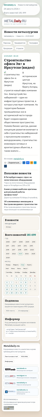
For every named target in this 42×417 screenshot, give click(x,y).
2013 (19, 246)
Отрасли (19, 48)
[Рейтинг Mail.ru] (9, 408)
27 (7, 293)
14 (11, 286)
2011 (7, 246)
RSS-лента (10, 311)
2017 (13, 250)
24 (26, 289)
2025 (33, 254)
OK (32, 162)
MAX (28, 162)
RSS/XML (24, 356)
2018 (19, 250)
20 (7, 289)
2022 (14, 254)
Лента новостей (11, 356)
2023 (20, 254)
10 (25, 282)
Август (25, 268)
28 (12, 293)
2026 (8, 258)
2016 (7, 250)
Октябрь (17, 272)
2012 (13, 246)
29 (16, 293)
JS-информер (23, 311)
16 (21, 286)
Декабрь (32, 272)
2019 (25, 250)
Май (7, 268)
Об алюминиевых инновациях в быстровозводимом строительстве (20, 202)
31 (25, 293)
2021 (7, 254)
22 (16, 289)
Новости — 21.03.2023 (25, 36)
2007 (14, 242)
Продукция (7, 48)
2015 (31, 246)
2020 (32, 250)
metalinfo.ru (19, 159)
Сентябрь (9, 272)
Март (22, 265)
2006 (8, 242)
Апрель (29, 265)
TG (35, 162)
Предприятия (19, 43)
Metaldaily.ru (9, 36)
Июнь (13, 268)
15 (16, 286)
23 (21, 289)
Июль (19, 268)
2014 (25, 246)
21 (11, 289)
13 (7, 286)
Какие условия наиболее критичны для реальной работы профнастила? (20, 192)
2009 (27, 242)
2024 (27, 254)
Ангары (8, 227)
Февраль (16, 265)
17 (25, 286)
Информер (9, 361)
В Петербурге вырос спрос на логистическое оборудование (18, 178)
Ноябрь (25, 272)
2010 (33, 242)
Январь (8, 265)
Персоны (6, 43)
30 (21, 293)
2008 (21, 242)
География (33, 43)
